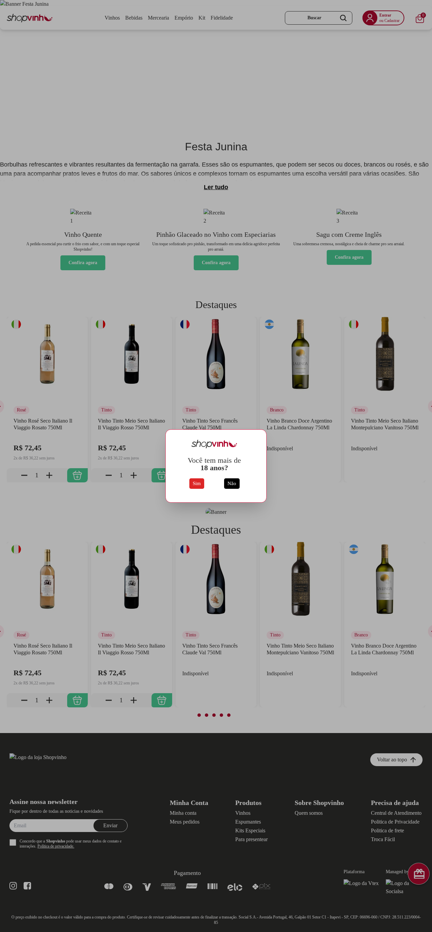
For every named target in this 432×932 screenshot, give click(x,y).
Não (231, 483)
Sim (197, 483)
